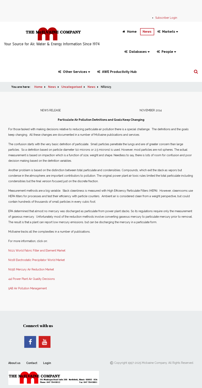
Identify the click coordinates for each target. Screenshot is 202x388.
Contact (31, 363)
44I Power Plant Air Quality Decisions (31, 278)
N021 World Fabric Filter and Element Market (36, 250)
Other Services (75, 72)
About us (14, 363)
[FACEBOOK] (30, 342)
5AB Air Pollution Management (27, 288)
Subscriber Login (166, 17)
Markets (168, 31)
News (147, 31)
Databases (138, 52)
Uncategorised (71, 86)
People (167, 52)
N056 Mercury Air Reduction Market (31, 269)
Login (47, 363)
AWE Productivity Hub (119, 72)
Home (132, 31)
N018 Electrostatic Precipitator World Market (36, 260)
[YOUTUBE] (44, 342)
